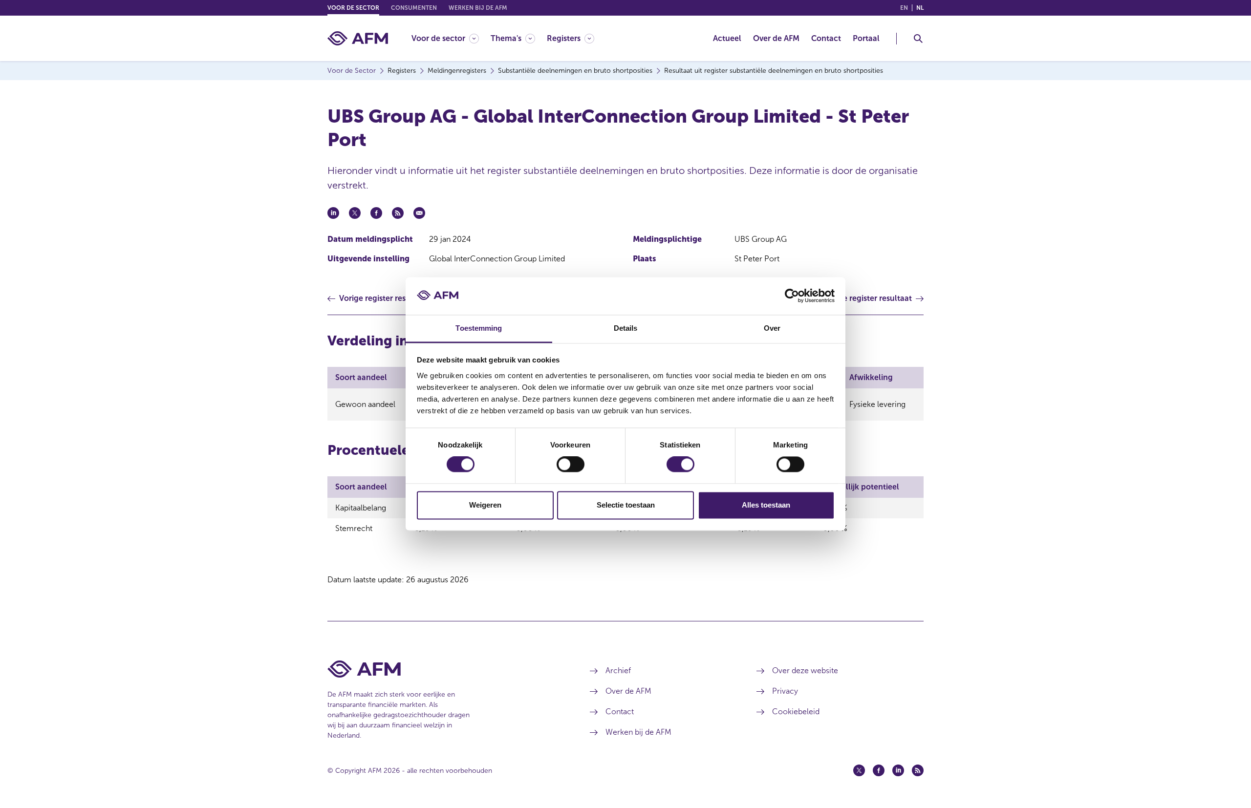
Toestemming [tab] (478, 328)
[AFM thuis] (357, 38)
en (904, 7)
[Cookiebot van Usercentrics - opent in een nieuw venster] (792, 296)
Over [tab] (772, 328)
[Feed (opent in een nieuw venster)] (918, 770)
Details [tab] (626, 328)
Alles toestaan (766, 505)
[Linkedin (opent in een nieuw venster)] (898, 770)
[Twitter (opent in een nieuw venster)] (859, 770)
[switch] (570, 464)
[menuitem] (451, 38)
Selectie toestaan (626, 505)
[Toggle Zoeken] (918, 38)
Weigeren (485, 505)
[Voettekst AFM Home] (444, 669)
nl (920, 7)
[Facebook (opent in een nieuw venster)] (878, 770)
